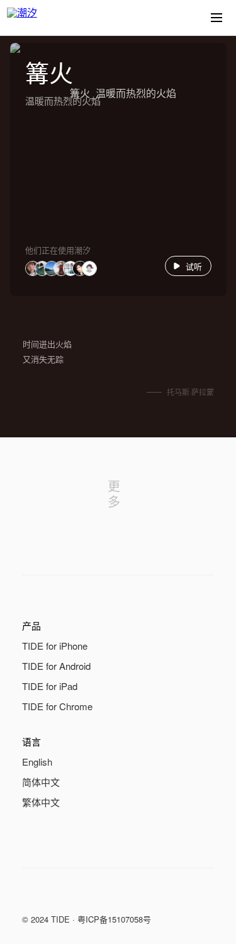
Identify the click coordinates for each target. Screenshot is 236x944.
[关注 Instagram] (80, 896)
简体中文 (41, 781)
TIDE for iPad (49, 686)
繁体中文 (41, 802)
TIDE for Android (56, 665)
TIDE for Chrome (57, 706)
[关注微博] (54, 896)
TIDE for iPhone (54, 645)
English (37, 761)
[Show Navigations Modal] (216, 17)
